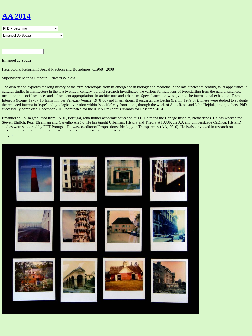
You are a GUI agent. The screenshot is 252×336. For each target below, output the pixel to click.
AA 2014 (16, 16)
